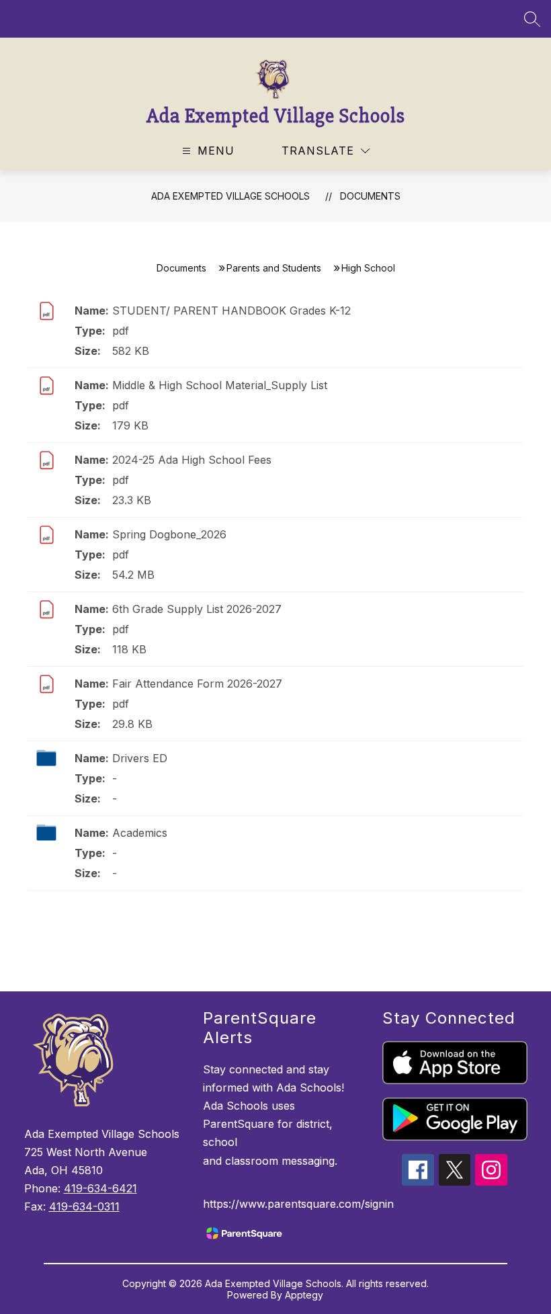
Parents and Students (273, 268)
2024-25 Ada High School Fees (191, 459)
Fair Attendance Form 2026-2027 (197, 683)
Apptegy (304, 1295)
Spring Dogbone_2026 (169, 534)
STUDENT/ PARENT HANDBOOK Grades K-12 (231, 310)
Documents (370, 196)
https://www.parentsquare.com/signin (298, 1203)
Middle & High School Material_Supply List (219, 385)
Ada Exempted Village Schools (230, 196)
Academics (139, 832)
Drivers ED (139, 758)
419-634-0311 (84, 1206)
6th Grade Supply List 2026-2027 (197, 609)
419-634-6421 (100, 1188)
